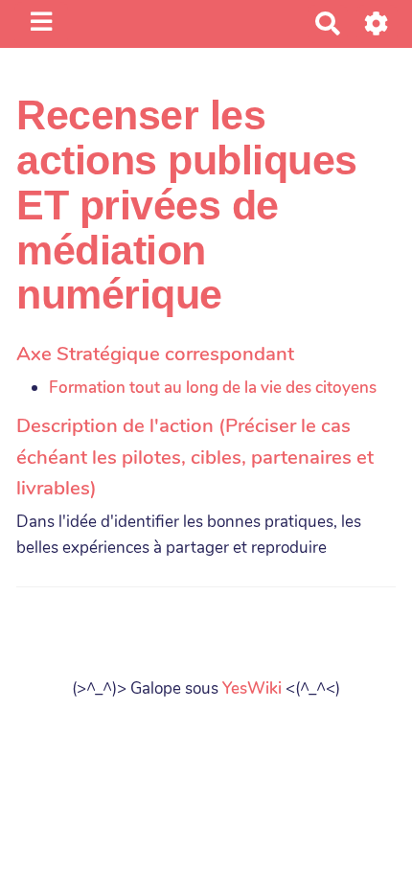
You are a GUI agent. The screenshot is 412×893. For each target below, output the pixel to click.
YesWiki (252, 688)
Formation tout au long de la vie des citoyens (213, 388)
